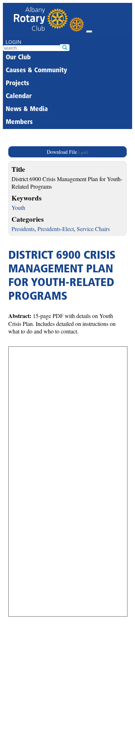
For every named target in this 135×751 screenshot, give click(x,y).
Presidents (23, 228)
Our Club (18, 58)
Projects (17, 83)
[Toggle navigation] (89, 32)
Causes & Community (36, 71)
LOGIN (13, 41)
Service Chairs (93, 228)
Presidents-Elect (55, 228)
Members (19, 122)
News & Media (27, 109)
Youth (18, 207)
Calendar (19, 96)
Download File (67, 151)
